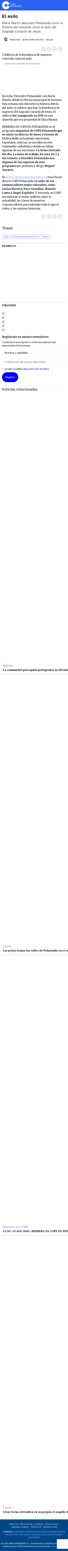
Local (7, 946)
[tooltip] (43, 48)
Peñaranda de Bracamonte (24, 237)
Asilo (6, 237)
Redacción (15, 39)
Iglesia (8, 665)
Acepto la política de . (26, 369)
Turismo (45, 237)
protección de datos (38, 369)
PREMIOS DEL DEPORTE (17, 1534)
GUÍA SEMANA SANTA (53, 1532)
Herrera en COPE (15, 1227)
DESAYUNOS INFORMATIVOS (27, 1532)
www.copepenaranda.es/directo (26, 177)
